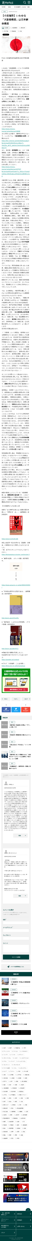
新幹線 (14, 1104)
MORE (16, 1032)
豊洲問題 (11, 1128)
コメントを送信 (16, 957)
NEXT (26, 699)
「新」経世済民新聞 (7, 3)
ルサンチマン (23, 1068)
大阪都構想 (14, 27)
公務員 (12, 1078)
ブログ (3, 1232)
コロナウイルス (25, 1058)
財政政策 (5, 1131)
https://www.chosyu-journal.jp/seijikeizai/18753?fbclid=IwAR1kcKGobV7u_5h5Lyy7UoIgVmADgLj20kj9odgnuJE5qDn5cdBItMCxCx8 (16, 171)
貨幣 (12, 1131)
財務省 (18, 1128)
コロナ (16, 1058)
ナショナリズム (21, 1061)
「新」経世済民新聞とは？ (5, 1213)
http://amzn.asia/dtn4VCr (10, 648)
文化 (22, 1101)
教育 (16, 1101)
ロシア (5, 1071)
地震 (16, 1084)
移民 (11, 1115)
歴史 (12, 1108)
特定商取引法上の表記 (5, 1226)
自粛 (18, 1121)
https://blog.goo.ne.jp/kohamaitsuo (13, 666)
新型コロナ (6, 1104)
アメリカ (15, 1051)
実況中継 (13, 1091)
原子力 (5, 1081)
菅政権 (5, 1125)
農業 (10, 1135)
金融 (22, 1135)
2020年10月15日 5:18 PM (10, 788)
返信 (20, 835)
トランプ (12, 1061)
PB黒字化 (17, 1048)
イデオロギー (24, 1051)
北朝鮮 (19, 1078)
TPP (25, 1048)
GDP (4, 1048)
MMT (10, 1048)
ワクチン (12, 1071)
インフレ (13, 1054)
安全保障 (5, 1091)
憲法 (10, 1098)
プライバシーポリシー (5, 1220)
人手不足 (19, 1074)
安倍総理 (22, 1088)
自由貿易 (11, 1121)
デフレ (5, 1061)
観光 (4, 1128)
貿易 (18, 1131)
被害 (18, 1125)
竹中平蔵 (6, 31)
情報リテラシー (23, 1094)
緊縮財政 (14, 31)
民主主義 (5, 1111)
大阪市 (22, 1084)
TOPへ (16, 699)
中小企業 (26, 1071)
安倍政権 (14, 1088)
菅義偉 (11, 1125)
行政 (21, 31)
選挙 (16, 1135)
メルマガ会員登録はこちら (17, 966)
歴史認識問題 (20, 1108)
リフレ (15, 1068)
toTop (28, 1210)
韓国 (18, 1138)
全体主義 (5, 1078)
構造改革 (23, 27)
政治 (9, 7)
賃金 (24, 1131)
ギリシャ (21, 1054)
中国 (19, 1071)
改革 (4, 1101)
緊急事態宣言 (6, 1118)
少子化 (5, 1094)
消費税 (20, 1111)
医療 (26, 1078)
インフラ (5, 1054)
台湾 (11, 1081)
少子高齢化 (13, 1094)
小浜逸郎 (6, 27)
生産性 (5, 1115)
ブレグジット (6, 1064)
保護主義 (27, 1074)
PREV (5, 699)
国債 (17, 1081)
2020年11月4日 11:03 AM (10, 856)
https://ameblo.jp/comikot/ (10, 659)
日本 (20, 1104)
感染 (4, 1098)
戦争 (16, 1098)
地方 (10, 1084)
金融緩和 (5, 1138)
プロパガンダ (16, 1064)
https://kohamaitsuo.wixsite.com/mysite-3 (16, 554)
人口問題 (11, 1074)
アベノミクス (6, 1051)
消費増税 (13, 1111)
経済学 (17, 1115)
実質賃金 (21, 1091)
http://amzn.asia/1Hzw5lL (10, 618)
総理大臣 (23, 1118)
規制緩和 (25, 1125)
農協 (4, 1135)
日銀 (26, 1104)
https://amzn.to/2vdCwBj (10, 539)
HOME (3, 7)
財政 (25, 1128)
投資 (28, 1098)
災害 (27, 1111)
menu (29, 3)
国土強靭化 (24, 1081)
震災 (12, 1138)
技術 (22, 1098)
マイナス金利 (6, 1068)
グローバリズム (7, 1058)
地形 (4, 1084)
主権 (4, 1074)
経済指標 (25, 1115)
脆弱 (4, 1121)
